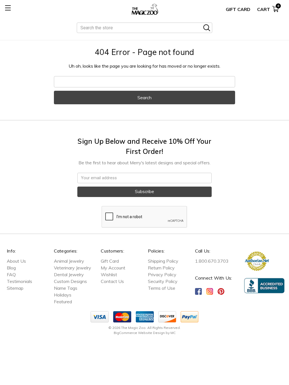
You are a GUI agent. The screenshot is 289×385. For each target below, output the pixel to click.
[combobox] (144, 28)
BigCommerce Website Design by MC (145, 333)
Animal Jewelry (69, 261)
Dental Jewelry (69, 274)
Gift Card (238, 9)
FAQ (11, 274)
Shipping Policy (163, 261)
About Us (16, 261)
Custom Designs (70, 281)
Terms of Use (161, 288)
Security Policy (163, 281)
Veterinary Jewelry (72, 268)
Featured (63, 301)
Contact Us (112, 281)
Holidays (62, 295)
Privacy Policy (162, 274)
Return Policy (161, 268)
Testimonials (19, 281)
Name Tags (65, 288)
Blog (11, 268)
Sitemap (15, 288)
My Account (113, 268)
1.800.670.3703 (212, 261)
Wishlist (109, 274)
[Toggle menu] (8, 8)
